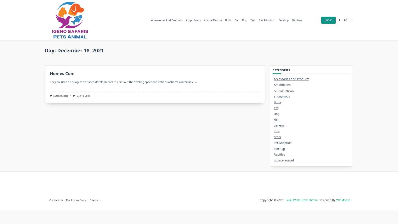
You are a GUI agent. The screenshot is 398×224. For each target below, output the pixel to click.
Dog (244, 20)
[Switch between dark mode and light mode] (340, 20)
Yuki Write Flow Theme (302, 200)
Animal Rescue (213, 20)
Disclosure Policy (76, 200)
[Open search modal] (345, 20)
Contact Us (56, 200)
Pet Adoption (267, 20)
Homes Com (62, 73)
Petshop (284, 20)
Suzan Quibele (60, 95)
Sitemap (95, 200)
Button (328, 20)
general (279, 125)
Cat (237, 20)
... (196, 81)
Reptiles (297, 20)
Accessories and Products (167, 20)
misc (277, 131)
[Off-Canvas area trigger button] (351, 20)
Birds (228, 20)
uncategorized (284, 160)
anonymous (282, 96)
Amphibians (193, 20)
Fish (253, 20)
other (277, 137)
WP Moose (343, 200)
